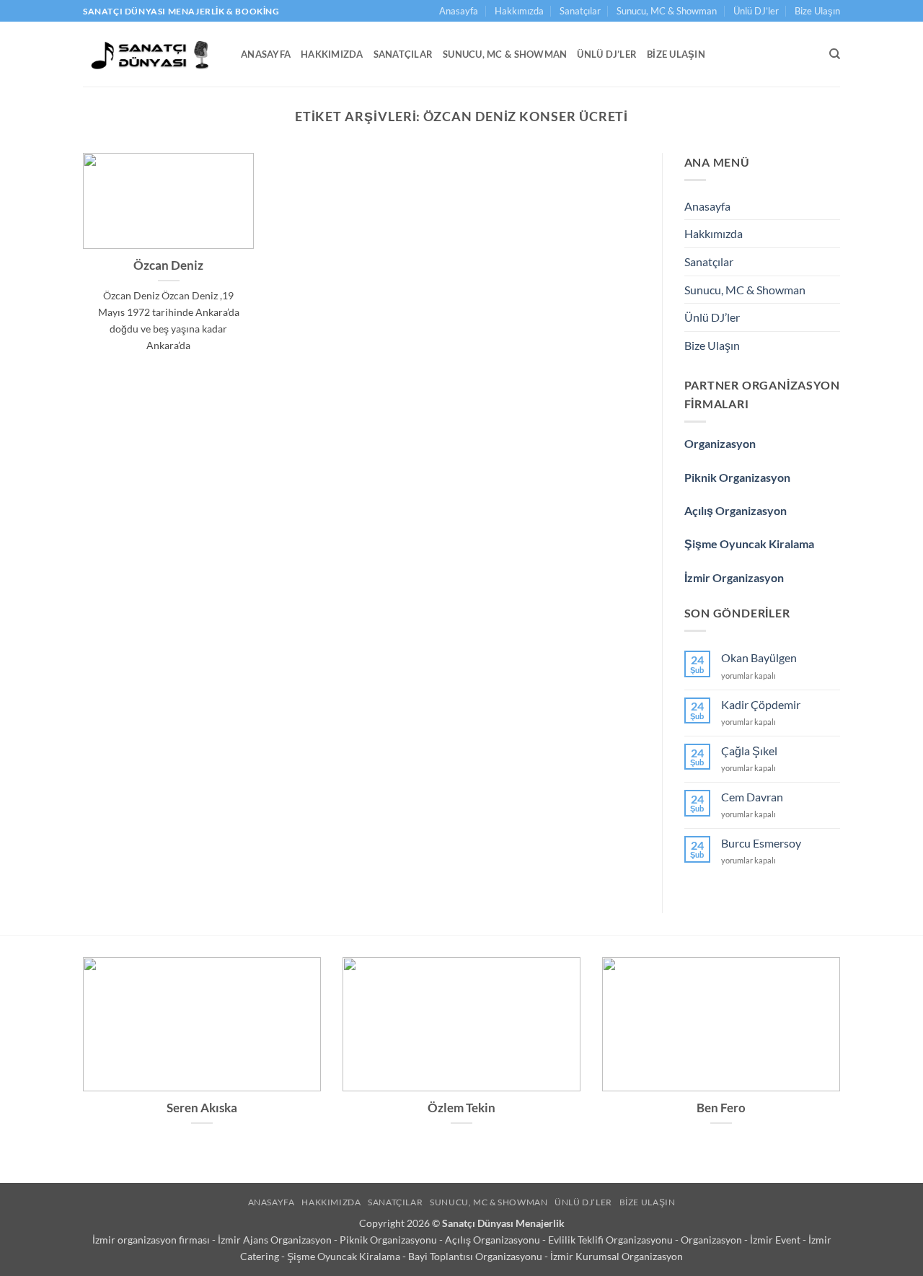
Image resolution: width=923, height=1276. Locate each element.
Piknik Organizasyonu (389, 1239)
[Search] (834, 54)
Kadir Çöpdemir (760, 704)
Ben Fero (721, 1108)
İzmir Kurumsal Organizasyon (616, 1256)
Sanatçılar (580, 11)
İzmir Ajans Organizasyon (276, 1239)
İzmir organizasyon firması (152, 1239)
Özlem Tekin (461, 1108)
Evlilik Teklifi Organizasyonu (611, 1239)
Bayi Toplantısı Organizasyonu (476, 1256)
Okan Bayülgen (759, 657)
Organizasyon (720, 443)
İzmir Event (776, 1239)
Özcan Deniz (168, 265)
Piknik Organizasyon (737, 477)
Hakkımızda (519, 11)
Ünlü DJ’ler (756, 11)
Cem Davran (752, 797)
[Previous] (80, 1060)
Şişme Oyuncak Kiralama (749, 543)
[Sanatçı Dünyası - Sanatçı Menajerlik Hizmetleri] (151, 54)
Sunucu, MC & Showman (667, 11)
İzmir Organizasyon (734, 577)
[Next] (843, 1060)
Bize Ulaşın (817, 11)
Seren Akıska (202, 1108)
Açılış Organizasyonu (493, 1239)
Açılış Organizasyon (735, 510)
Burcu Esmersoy (761, 843)
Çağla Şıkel (749, 750)
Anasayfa (458, 11)
